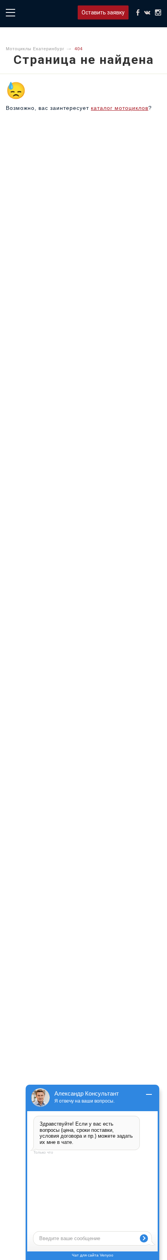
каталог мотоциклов (119, 108)
